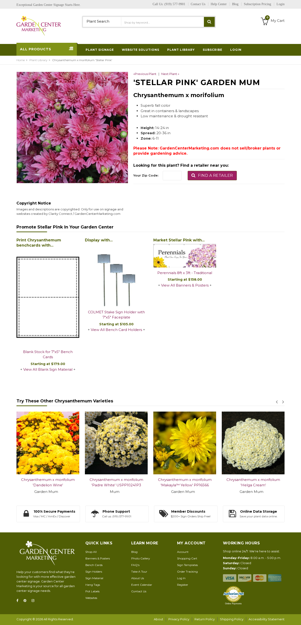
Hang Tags (92, 584)
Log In (181, 578)
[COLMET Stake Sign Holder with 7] (116, 275)
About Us (137, 578)
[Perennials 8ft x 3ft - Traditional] (184, 255)
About (158, 619)
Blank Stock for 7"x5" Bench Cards (48, 354)
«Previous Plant (144, 74)
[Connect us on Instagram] (34, 601)
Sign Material (94, 578)
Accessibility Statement (267, 619)
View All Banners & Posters (185, 285)
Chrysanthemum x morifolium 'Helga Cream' (253, 482)
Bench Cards (94, 565)
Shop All (91, 552)
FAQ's (135, 565)
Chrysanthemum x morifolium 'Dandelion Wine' (48, 482)
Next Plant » (170, 74)
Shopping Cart (187, 558)
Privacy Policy (178, 619)
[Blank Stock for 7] (47, 297)
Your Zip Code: (145, 175)
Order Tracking (187, 571)
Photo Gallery (140, 558)
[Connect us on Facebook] (18, 601)
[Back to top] (296, 616)
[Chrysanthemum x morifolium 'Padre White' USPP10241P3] (116, 443)
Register (182, 584)
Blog (134, 552)
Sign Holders (93, 571)
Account (183, 552)
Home (20, 60)
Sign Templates (187, 565)
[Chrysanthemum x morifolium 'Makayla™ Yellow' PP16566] (184, 443)
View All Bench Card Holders (116, 329)
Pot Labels (92, 591)
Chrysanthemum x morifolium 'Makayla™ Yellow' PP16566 (185, 482)
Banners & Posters (97, 558)
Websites (91, 598)
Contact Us (138, 591)
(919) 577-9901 (174, 4)
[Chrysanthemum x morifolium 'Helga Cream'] (253, 443)
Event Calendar (141, 584)
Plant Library (38, 60)
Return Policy (204, 619)
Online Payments (233, 603)
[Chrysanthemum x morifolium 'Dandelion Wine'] (47, 443)
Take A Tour (139, 571)
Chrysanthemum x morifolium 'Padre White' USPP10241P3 (116, 482)
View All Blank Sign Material (47, 369)
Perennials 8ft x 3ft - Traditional (184, 273)
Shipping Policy (231, 619)
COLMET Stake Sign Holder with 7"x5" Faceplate (116, 315)
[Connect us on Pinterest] (26, 601)
